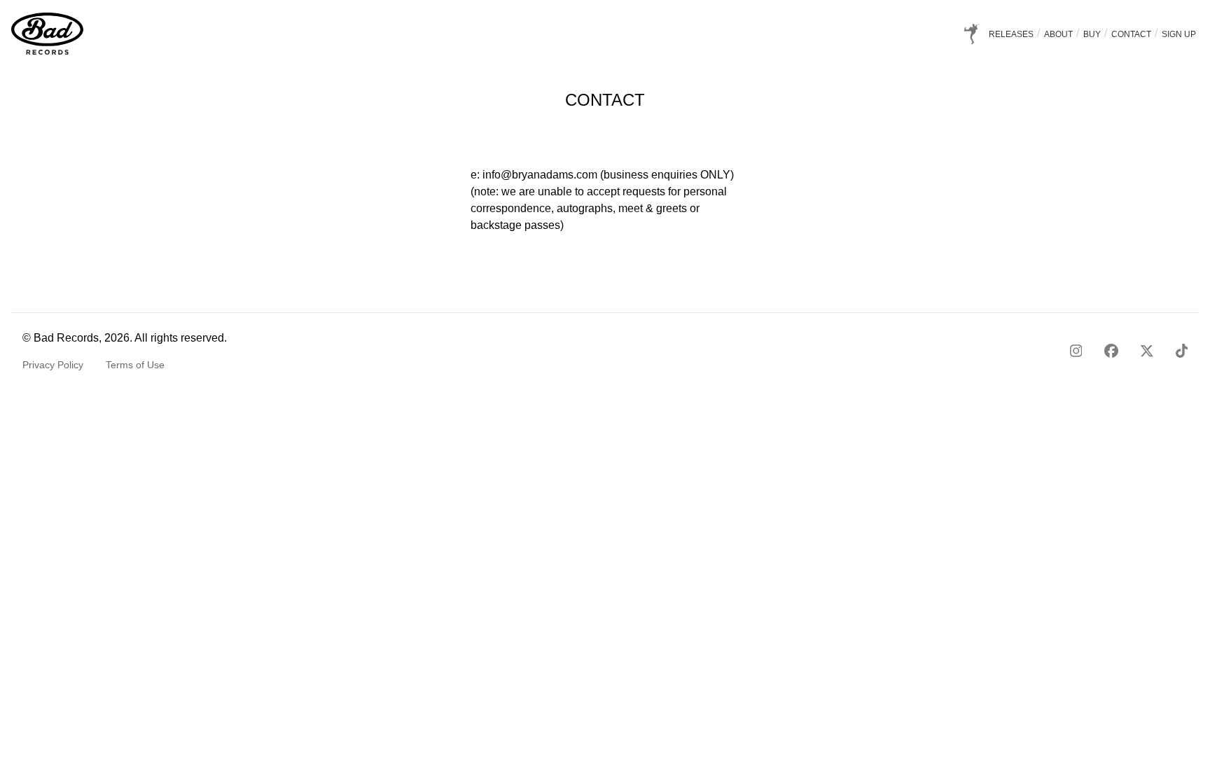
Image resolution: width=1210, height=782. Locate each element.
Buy (1093, 34)
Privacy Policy (52, 364)
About (1059, 34)
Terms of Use (135, 364)
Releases (1012, 34)
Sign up (1179, 34)
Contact (1132, 34)
